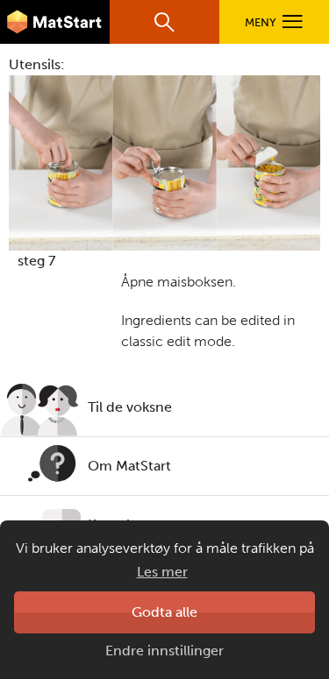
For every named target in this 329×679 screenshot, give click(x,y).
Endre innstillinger (164, 650)
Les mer (162, 571)
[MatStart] (55, 22)
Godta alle (164, 612)
